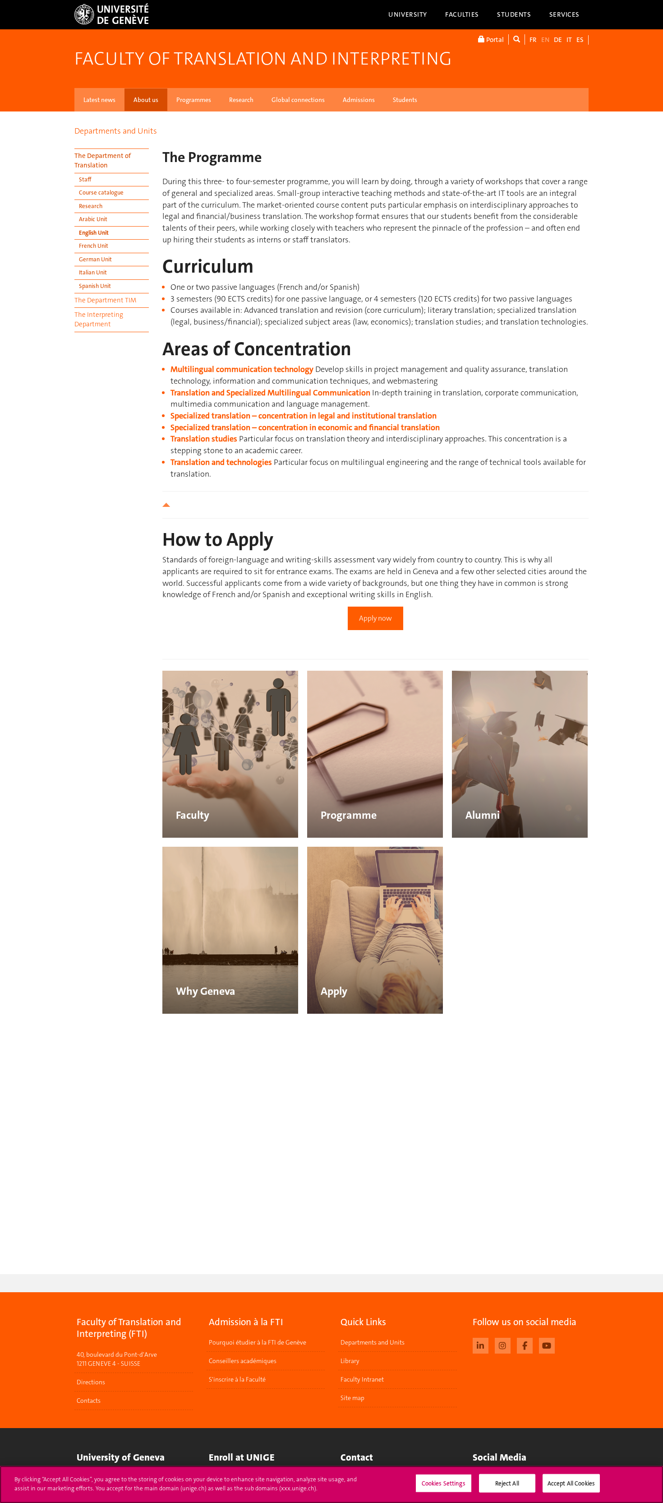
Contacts (89, 1400)
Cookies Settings (443, 1483)
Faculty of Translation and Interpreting (262, 59)
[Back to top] (375, 505)
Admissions (359, 100)
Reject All (507, 1483)
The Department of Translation (102, 160)
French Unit (93, 246)
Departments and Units (115, 130)
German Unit (95, 259)
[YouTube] (547, 1344)
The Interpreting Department (98, 319)
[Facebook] (525, 1344)
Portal (494, 39)
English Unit (94, 233)
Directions (91, 1382)
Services (564, 14)
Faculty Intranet (362, 1379)
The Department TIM (105, 300)
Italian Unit (93, 272)
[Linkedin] (480, 1344)
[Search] (517, 39)
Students (514, 14)
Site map (352, 1398)
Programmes (193, 100)
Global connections (298, 100)
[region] (331, 1484)
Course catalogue (101, 192)
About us (146, 100)
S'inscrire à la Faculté (237, 1379)
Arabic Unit (93, 219)
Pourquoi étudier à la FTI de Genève (257, 1342)
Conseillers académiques (242, 1361)
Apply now (375, 618)
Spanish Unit (95, 286)
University (407, 14)
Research (241, 100)
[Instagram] (503, 1344)
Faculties (462, 14)
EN (545, 39)
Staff (85, 179)
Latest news (99, 100)
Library (350, 1361)
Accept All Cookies (571, 1483)
